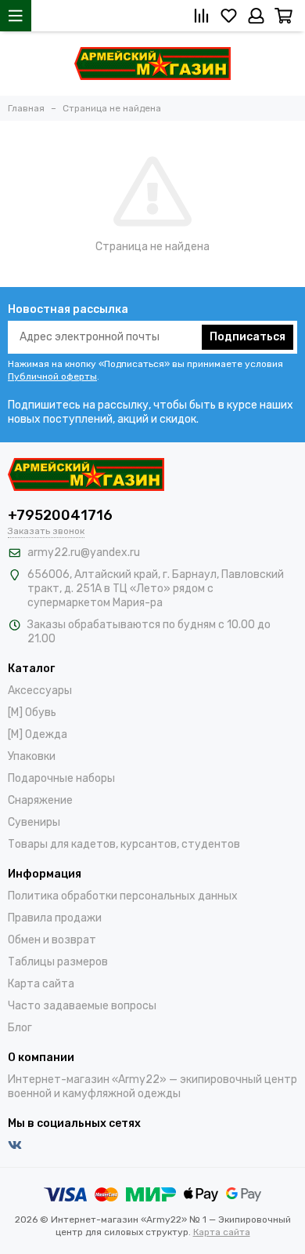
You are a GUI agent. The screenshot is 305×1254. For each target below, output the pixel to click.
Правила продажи (55, 918)
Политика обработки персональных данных (123, 896)
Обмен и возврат (52, 940)
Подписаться (247, 336)
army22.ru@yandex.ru (83, 552)
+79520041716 (60, 515)
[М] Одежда (37, 734)
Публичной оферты (52, 376)
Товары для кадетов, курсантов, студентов (124, 844)
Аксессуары (40, 690)
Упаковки (32, 756)
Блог (20, 1027)
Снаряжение (40, 800)
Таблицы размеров (58, 962)
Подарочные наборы (61, 778)
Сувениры (34, 822)
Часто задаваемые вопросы (82, 1005)
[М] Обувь (32, 712)
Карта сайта (41, 983)
